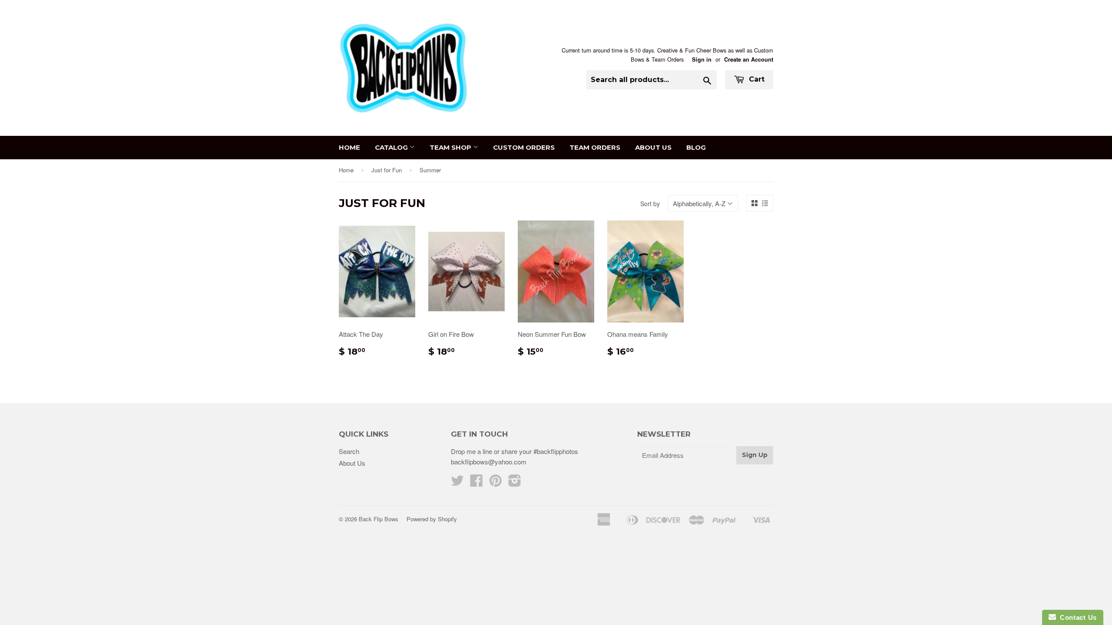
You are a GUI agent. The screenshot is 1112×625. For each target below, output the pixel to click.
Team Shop (451, 147)
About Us (653, 147)
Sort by (650, 203)
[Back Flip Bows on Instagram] (514, 482)
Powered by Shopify (432, 519)
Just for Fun (386, 170)
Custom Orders (524, 147)
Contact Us (1076, 617)
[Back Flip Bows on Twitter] (457, 482)
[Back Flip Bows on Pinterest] (495, 482)
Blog (696, 147)
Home (349, 147)
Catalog (392, 147)
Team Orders (594, 147)
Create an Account (748, 59)
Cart (755, 79)
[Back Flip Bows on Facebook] (476, 482)
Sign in (702, 59)
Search (349, 451)
